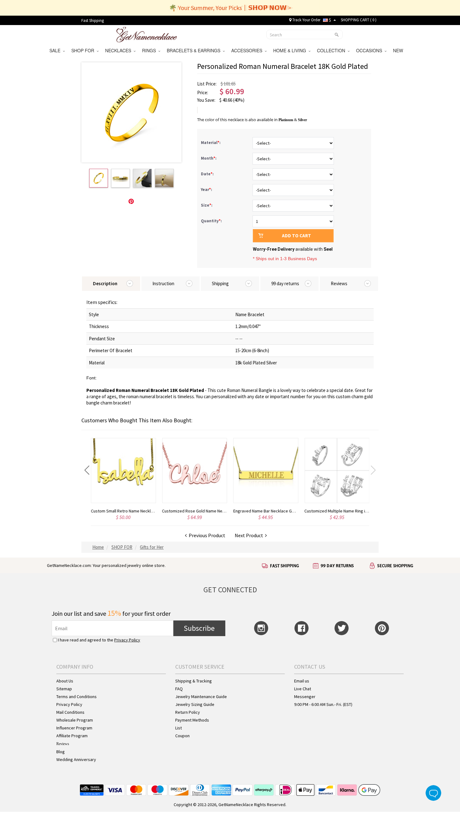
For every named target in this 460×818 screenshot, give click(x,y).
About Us (64, 681)
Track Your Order (305, 20)
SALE (56, 50)
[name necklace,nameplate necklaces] (146, 34)
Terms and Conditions (76, 696)
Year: (207, 189)
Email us (301, 681)
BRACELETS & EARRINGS (195, 50)
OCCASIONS (370, 50)
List (178, 728)
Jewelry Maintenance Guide (201, 696)
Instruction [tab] (163, 283)
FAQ (179, 689)
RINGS (150, 50)
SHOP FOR (84, 50)
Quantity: (211, 221)
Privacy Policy (127, 640)
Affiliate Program (72, 735)
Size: (207, 205)
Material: (211, 142)
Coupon (182, 735)
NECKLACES (119, 50)
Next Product (250, 535)
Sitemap (64, 689)
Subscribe (199, 628)
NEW (398, 50)
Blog (60, 751)
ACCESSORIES (248, 50)
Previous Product (206, 535)
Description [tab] (105, 283)
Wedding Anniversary (76, 759)
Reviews (62, 744)
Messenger (304, 696)
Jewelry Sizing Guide (194, 704)
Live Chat (302, 689)
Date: (208, 174)
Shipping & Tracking (193, 681)
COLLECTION (332, 50)
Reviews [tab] (339, 283)
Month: (209, 158)
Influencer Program (74, 728)
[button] (86, 470)
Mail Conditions (70, 712)
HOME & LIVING (291, 50)
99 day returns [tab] (285, 283)
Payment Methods (192, 720)
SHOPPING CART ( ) (358, 20)
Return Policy (187, 712)
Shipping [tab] (220, 283)
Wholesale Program (74, 720)
